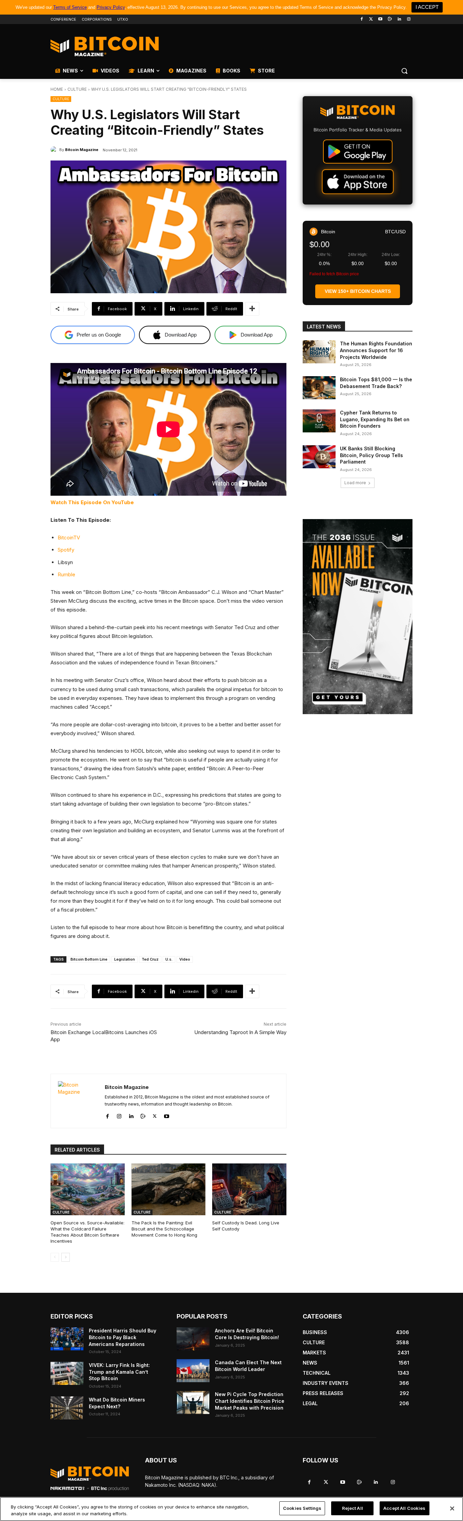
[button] (404, 71)
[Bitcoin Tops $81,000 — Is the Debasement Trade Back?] (319, 387)
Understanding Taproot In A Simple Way (240, 1032)
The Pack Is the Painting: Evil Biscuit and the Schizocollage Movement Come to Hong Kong (164, 1229)
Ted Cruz (150, 959)
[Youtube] (380, 19)
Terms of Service (70, 7)
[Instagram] (408, 19)
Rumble (66, 574)
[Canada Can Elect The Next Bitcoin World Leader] (193, 1370)
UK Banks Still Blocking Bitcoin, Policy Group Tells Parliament (371, 455)
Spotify (66, 550)
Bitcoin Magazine (81, 149)
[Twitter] (371, 19)
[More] (252, 309)
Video (184, 959)
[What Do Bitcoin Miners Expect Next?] (67, 1407)
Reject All (352, 1508)
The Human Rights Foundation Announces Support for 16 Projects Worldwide (376, 350)
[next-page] (65, 1257)
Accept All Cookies (404, 1508)
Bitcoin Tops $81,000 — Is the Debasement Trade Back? (376, 383)
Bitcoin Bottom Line (89, 959)
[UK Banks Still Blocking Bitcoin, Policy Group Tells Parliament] (319, 456)
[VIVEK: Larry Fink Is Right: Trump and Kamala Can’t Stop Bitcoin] (67, 1373)
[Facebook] (361, 19)
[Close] (452, 1508)
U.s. (169, 959)
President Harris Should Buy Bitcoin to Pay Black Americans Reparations (122, 1337)
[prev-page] (55, 1257)
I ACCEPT (427, 7)
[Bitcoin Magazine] (55, 149)
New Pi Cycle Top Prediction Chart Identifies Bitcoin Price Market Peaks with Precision (249, 1400)
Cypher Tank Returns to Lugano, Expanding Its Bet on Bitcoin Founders (374, 419)
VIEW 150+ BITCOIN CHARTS (358, 291)
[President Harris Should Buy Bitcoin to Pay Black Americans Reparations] (67, 1338)
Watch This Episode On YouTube (92, 502)
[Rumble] (390, 19)
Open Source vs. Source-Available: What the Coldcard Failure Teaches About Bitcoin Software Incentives (87, 1232)
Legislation (124, 959)
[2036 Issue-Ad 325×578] (357, 616)
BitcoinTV (69, 537)
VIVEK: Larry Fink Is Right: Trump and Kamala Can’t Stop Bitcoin (119, 1371)
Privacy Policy (111, 7)
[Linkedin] (399, 19)
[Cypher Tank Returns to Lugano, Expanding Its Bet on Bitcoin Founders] (319, 420)
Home (57, 89)
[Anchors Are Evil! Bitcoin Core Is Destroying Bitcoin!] (193, 1338)
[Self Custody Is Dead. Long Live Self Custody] (249, 1189)
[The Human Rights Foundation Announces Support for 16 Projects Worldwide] (319, 351)
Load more (355, 482)
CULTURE (77, 89)
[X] (154, 1114)
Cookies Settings (302, 1508)
